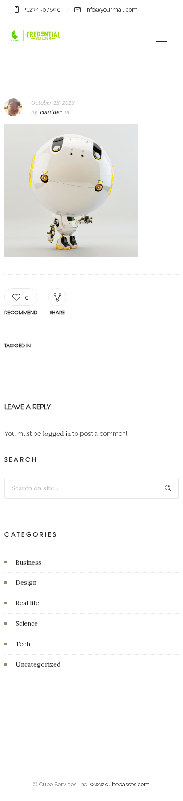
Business (28, 562)
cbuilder (51, 112)
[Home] (35, 40)
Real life (27, 603)
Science (27, 623)
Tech (23, 644)
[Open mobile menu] (165, 44)
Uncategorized (38, 664)
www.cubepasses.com (120, 784)
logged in (57, 434)
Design (26, 582)
